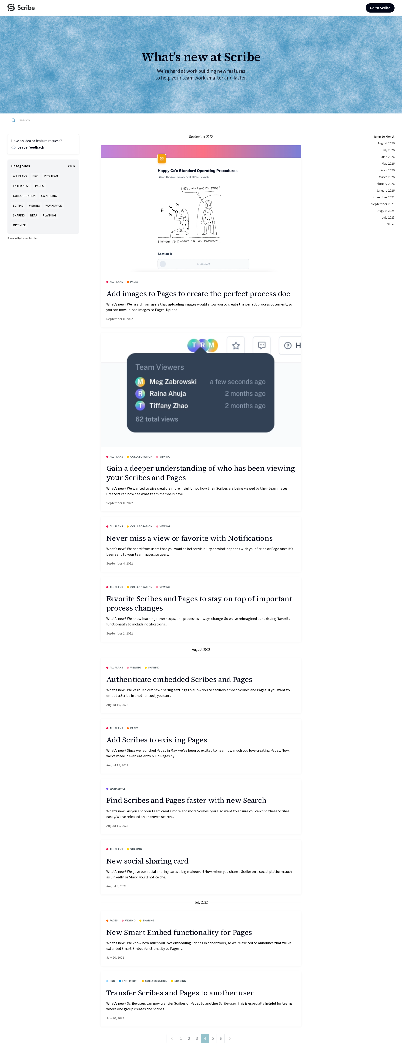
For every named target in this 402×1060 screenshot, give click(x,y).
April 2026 (388, 170)
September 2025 (383, 204)
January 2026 (385, 190)
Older (391, 224)
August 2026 (386, 143)
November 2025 (384, 197)
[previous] (172, 1038)
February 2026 (385, 184)
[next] (229, 1038)
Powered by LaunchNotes (22, 238)
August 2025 (386, 211)
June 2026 (388, 157)
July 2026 (388, 150)
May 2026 (388, 163)
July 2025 (388, 217)
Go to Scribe (380, 7)
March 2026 (387, 177)
